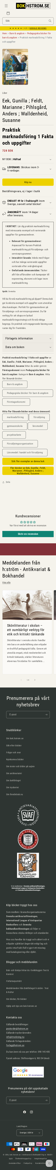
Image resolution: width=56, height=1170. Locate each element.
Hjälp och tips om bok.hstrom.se (21, 1006)
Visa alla (6, 582)
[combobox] (28, 20)
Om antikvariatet (14, 773)
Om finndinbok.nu (14, 794)
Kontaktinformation (42, 1163)
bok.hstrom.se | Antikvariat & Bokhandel (25, 1155)
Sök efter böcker (14, 745)
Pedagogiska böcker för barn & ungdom (27, 393)
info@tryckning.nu (15, 1037)
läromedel (38, 426)
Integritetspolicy (40, 1159)
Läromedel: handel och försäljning (25, 452)
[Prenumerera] (46, 714)
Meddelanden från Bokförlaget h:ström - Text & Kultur (27, 990)
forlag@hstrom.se (15, 1045)
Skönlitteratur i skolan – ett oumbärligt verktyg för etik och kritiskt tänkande (25, 629)
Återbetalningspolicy (23, 1159)
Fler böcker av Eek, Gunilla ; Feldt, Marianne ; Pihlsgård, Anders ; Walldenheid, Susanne (28, 471)
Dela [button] (8, 482)
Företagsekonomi (16, 402)
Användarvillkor (15, 1163)
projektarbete (14, 434)
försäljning (39, 417)
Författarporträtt (14, 981)
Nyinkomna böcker (15, 759)
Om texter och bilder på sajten (20, 766)
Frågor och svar (13, 752)
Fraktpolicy (28, 1163)
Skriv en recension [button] (28, 533)
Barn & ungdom (15, 384)
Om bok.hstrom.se (15, 738)
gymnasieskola (15, 426)
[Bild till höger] (34, 680)
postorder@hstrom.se (17, 1028)
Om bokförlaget (13, 780)
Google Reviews (38, 28)
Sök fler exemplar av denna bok (28, 461)
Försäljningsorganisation (20, 443)
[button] (6, 5)
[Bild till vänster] (21, 680)
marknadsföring (15, 417)
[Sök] (50, 20)
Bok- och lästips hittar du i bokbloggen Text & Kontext (27, 972)
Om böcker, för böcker (16, 999)
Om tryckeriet (12, 787)
